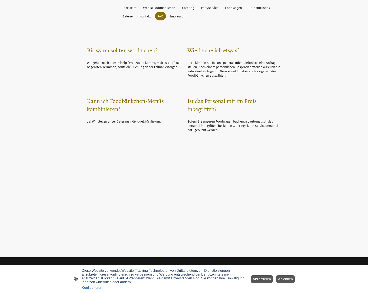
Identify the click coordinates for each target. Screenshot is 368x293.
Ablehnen (285, 279)
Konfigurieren (92, 287)
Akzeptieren (262, 279)
